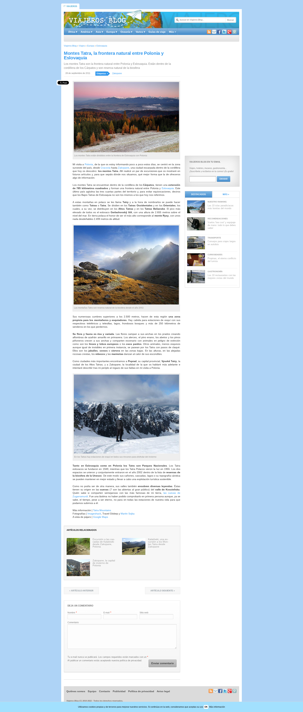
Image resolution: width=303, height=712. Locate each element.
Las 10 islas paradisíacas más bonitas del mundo (221, 207)
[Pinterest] (234, 32)
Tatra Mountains (102, 510)
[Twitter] (224, 32)
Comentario (73, 622)
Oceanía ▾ (126, 31)
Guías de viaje (157, 31)
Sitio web (144, 612)
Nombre (71, 612)
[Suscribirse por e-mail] (214, 32)
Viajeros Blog (70, 46)
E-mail (106, 612)
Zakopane (117, 73)
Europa (90, 46)
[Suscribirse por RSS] (209, 32)
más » (226, 194)
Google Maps (100, 517)
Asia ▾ (99, 31)
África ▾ (72, 31)
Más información (217, 707)
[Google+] (229, 32)
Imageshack (94, 513)
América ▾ (86, 31)
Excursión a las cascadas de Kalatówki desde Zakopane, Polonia (104, 543)
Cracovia (105, 167)
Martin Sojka (127, 513)
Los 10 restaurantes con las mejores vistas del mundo (222, 276)
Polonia (89, 164)
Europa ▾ (111, 31)
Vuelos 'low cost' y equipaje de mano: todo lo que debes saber (222, 225)
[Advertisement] (211, 97)
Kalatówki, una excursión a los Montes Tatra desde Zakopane (158, 543)
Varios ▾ (140, 31)
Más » (172, 31)
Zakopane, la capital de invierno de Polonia (104, 563)
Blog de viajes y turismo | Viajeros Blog (105, 18)
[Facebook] (219, 32)
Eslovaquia (101, 46)
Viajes (82, 46)
